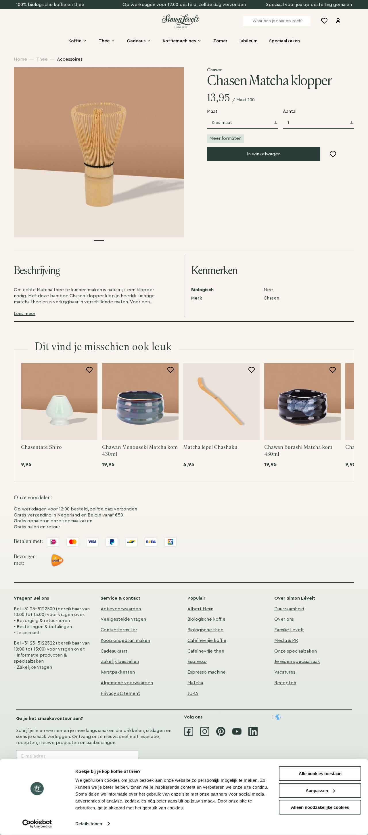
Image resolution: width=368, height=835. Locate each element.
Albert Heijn (200, 609)
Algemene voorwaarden (127, 682)
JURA (192, 693)
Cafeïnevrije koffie (206, 640)
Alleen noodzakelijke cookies (320, 807)
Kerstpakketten (118, 672)
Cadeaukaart (114, 651)
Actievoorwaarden (121, 609)
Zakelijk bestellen (120, 661)
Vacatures (284, 672)
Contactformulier (119, 630)
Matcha (195, 682)
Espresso (197, 661)
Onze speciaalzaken (295, 651)
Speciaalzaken (284, 41)
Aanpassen (317, 790)
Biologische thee (205, 630)
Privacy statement (120, 693)
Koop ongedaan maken (125, 640)
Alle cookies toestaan (320, 773)
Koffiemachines (179, 41)
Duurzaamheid (289, 609)
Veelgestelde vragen (123, 619)
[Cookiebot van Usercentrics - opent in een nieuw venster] (37, 823)
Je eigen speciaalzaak (297, 661)
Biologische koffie (206, 619)
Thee (104, 41)
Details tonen (88, 823)
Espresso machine (206, 672)
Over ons (284, 619)
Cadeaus (136, 41)
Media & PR (286, 640)
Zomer (220, 41)
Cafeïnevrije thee (205, 651)
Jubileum (248, 41)
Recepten (285, 682)
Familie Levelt (289, 630)
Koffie (74, 41)
